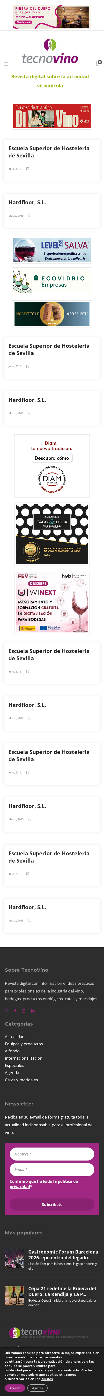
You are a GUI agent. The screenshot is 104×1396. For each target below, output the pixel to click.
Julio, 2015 (14, 168)
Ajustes (37, 1388)
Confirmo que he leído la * (44, 1184)
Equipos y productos (24, 1044)
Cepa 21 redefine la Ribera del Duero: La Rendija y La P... (62, 1291)
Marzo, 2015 (15, 215)
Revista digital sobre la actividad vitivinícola (50, 81)
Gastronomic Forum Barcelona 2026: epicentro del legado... (63, 1255)
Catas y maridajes (21, 1080)
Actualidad (14, 1036)
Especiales (14, 1065)
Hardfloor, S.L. (27, 202)
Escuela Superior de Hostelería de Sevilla (48, 151)
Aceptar (15, 1388)
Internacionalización (23, 1058)
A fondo (12, 1051)
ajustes (47, 1379)
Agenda (12, 1072)
